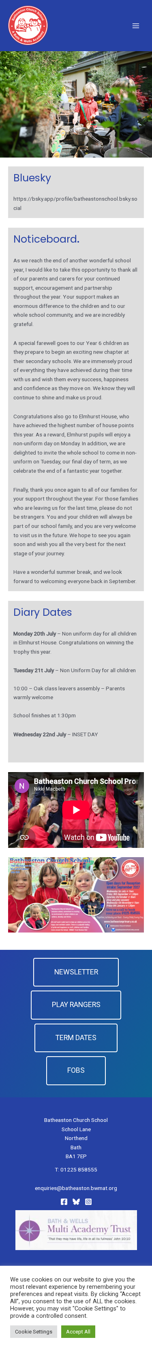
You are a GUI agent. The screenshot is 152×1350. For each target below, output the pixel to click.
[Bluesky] (76, 1201)
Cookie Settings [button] (33, 1332)
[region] (76, 104)
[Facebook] (64, 1201)
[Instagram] (88, 1201)
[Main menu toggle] (136, 25)
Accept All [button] (78, 1332)
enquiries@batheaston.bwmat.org (76, 1188)
